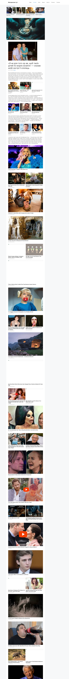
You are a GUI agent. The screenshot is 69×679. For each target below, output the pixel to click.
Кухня (39, 2)
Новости (48, 2)
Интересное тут (13, 2)
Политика (58, 2)
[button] (26, 29)
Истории (34, 2)
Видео (30, 2)
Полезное (53, 2)
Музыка (43, 2)
